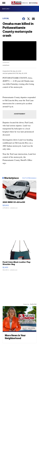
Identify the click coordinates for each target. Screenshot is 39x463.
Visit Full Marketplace (29, 178)
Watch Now (33, 3)
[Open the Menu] (4, 3)
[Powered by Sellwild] (33, 304)
